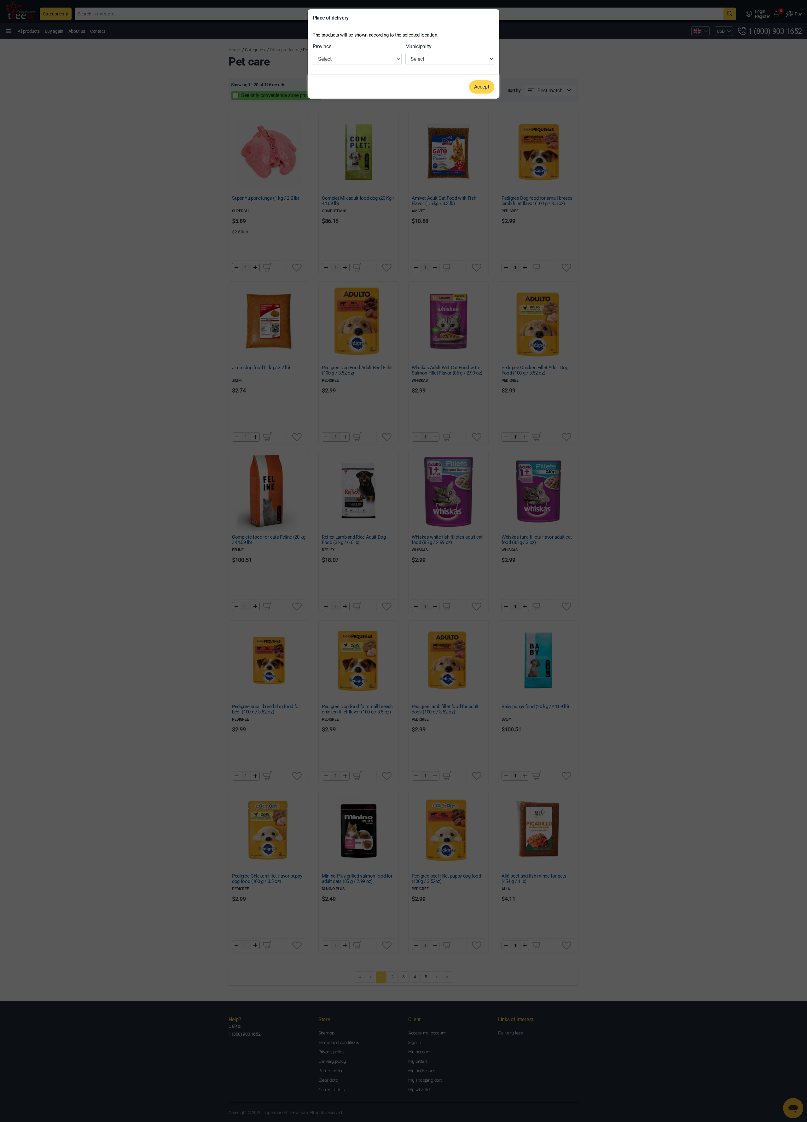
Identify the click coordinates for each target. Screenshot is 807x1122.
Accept (481, 87)
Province (322, 46)
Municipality (418, 46)
